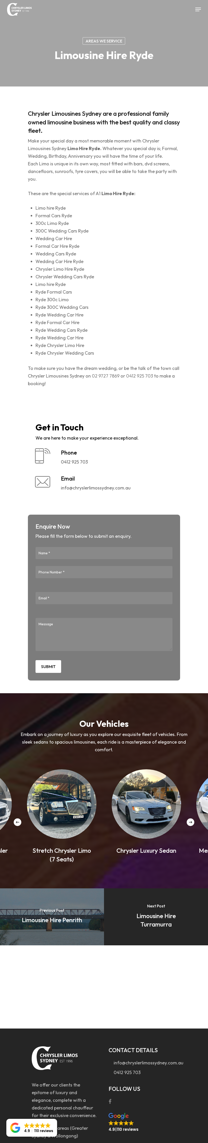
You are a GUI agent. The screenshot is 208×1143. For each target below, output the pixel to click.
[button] (123, 1122)
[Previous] (17, 822)
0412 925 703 (139, 376)
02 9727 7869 (105, 376)
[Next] (190, 822)
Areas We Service (103, 41)
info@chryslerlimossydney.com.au (144, 1063)
